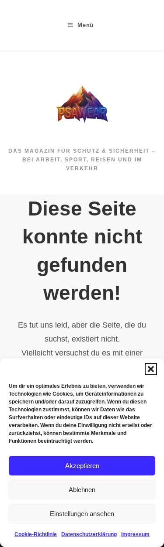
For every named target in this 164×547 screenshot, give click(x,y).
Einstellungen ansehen (82, 513)
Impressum (135, 534)
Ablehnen (82, 489)
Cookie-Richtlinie (35, 534)
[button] (151, 369)
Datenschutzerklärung (89, 534)
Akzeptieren (82, 465)
